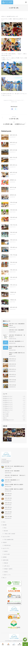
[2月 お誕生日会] (23, 435)
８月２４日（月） (14, 135)
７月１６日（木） (14, 262)
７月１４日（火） (14, 269)
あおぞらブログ (20, 100)
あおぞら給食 (7, 554)
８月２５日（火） (12, 358)
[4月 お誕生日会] (9, 435)
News (5, 527)
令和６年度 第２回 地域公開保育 (16, 329)
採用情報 (4, 557)
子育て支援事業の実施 (8, 539)
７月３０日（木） (14, 210)
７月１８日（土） (14, 247)
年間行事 (4, 542)
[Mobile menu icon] (26, 2)
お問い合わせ (7, 565)
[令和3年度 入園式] (14, 435)
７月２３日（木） (14, 232)
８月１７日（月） (14, 157)
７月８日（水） (13, 292)
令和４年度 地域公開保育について (16, 341)
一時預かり (8, 644)
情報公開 (6, 563)
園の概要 (4, 524)
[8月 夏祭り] (5, 430)
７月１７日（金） (14, 255)
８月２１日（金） (14, 150)
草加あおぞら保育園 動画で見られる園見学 (17, 347)
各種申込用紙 (5, 560)
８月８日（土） (13, 180)
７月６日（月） (13, 299)
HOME (3, 644)
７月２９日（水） (14, 217)
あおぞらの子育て (6, 536)
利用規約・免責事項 (8, 568)
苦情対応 (6, 571)
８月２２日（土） (14, 142)
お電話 (25, 644)
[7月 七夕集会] (18, 430)
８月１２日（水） (14, 172)
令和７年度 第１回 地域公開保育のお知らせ (17, 324)
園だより (4, 577)
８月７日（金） (13, 187)
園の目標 (6, 530)
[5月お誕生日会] (5, 435)
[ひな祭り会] (18, 435)
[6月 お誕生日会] (23, 430)
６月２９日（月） (14, 307)
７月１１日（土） (14, 284)
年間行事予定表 (7, 545)
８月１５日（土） (14, 165)
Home (4, 521)
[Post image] (4, 137)
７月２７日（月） (14, 225)
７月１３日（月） (14, 277)
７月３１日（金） (14, 202)
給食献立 (6, 551)
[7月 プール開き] (14, 430)
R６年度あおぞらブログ (12, 100)
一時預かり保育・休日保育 (9, 533)
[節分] (9, 439)
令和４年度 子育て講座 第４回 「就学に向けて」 (17, 336)
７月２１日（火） (14, 240)
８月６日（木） (13, 195)
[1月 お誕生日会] (5, 439)
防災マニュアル (7, 574)
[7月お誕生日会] (9, 430)
